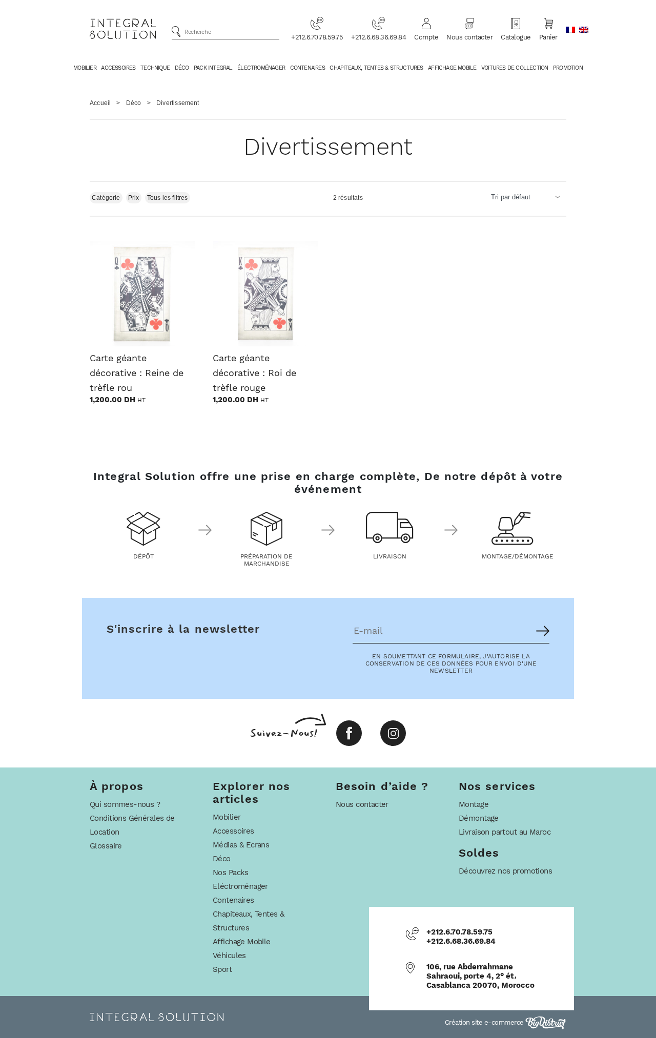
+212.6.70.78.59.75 (317, 37)
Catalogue (516, 37)
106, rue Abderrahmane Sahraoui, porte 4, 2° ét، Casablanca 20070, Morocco (480, 976)
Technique (155, 68)
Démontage (479, 818)
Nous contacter (469, 37)
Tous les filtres (167, 197)
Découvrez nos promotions (505, 871)
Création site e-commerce (485, 1022)
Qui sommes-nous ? (125, 804)
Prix (133, 197)
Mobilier (84, 68)
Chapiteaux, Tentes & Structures (376, 68)
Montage (473, 804)
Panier (548, 37)
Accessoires (118, 68)
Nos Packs (231, 872)
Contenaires (307, 68)
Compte (426, 37)
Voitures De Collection (514, 68)
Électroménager (261, 68)
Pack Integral (213, 68)
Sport (222, 969)
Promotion (568, 68)
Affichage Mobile (452, 68)
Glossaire (106, 845)
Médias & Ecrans (241, 844)
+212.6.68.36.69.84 (378, 37)
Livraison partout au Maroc (504, 832)
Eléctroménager (240, 886)
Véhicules (229, 955)
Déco (182, 68)
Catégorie (106, 197)
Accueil (100, 103)
